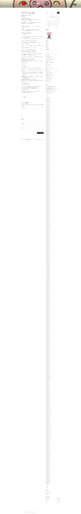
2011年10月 (47, 379)
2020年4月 (47, 218)
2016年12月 (47, 281)
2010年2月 (47, 411)
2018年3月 (47, 257)
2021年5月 (47, 197)
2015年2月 (47, 316)
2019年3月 (47, 238)
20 (50, 23)
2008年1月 (47, 450)
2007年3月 (47, 466)
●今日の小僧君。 (48, 60)
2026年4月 (47, 104)
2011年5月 (47, 387)
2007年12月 (47, 452)
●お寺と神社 (50, 54)
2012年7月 (47, 365)
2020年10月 (47, 208)
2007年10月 (47, 455)
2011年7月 (47, 384)
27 (50, 24)
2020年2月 (47, 221)
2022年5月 (47, 178)
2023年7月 (47, 156)
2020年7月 (47, 213)
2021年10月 (47, 189)
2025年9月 (47, 115)
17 (58, 21)
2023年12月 (47, 148)
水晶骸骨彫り (47, 49)
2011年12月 (47, 376)
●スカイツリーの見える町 (49, 59)
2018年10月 (47, 246)
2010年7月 (47, 403)
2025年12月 (47, 110)
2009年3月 (47, 428)
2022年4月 (47, 180)
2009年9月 (47, 419)
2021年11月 (47, 188)
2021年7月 (47, 194)
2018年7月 (47, 251)
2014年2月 (47, 335)
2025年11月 (47, 112)
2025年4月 (47, 123)
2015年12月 (47, 300)
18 (46, 23)
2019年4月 (47, 237)
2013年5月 (47, 349)
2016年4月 (47, 294)
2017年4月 (47, 275)
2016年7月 (47, 289)
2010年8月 (47, 401)
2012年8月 (47, 363)
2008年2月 (47, 449)
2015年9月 (47, 305)
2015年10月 (47, 303)
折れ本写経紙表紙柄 (48, 86)
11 (46, 21)
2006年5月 (47, 482)
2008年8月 (47, 439)
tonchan (53, 86)
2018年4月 (47, 256)
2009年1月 (47, 431)
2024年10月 (47, 132)
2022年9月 (47, 172)
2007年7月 (47, 460)
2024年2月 (47, 145)
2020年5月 (47, 216)
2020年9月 (47, 210)
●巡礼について (51, 70)
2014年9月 (47, 324)
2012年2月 (47, 373)
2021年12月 (47, 186)
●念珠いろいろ (48, 72)
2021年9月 (47, 191)
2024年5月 (47, 140)
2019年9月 (47, 229)
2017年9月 (47, 267)
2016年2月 (47, 297)
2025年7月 (47, 118)
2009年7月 (47, 422)
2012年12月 (47, 357)
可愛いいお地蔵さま (48, 89)
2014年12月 (47, 319)
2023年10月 (47, 151)
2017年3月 (47, 276)
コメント (23, 107)
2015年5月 (47, 311)
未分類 (47, 81)
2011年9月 (47, 381)
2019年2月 (47, 240)
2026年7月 (47, 99)
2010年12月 (47, 395)
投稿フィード (47, 490)
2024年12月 (47, 129)
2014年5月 (47, 330)
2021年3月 (47, 200)
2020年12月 (47, 205)
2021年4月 (47, 199)
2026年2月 (47, 107)
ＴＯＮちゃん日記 (34, 3)
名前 (22, 119)
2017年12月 (47, 262)
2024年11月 (47, 131)
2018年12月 (47, 243)
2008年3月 (47, 447)
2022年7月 (47, 175)
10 (58, 20)
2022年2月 (47, 183)
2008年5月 (47, 444)
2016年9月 (47, 286)
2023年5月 (47, 159)
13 (50, 21)
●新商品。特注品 (48, 73)
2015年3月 (47, 314)
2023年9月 (47, 153)
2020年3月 (47, 219)
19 (48, 23)
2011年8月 (47, 382)
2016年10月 (47, 284)
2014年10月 (47, 322)
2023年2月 (47, 164)
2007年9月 (47, 457)
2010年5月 (47, 406)
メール (22, 123)
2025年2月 (47, 126)
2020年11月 (47, 207)
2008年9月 (47, 438)
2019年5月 (47, 235)
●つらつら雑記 (48, 57)
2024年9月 (47, 134)
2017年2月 (47, 278)
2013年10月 (47, 341)
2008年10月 (47, 436)
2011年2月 (47, 392)
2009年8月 (47, 420)
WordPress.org (48, 493)
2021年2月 (47, 202)
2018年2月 (47, 259)
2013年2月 (47, 354)
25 (46, 24)
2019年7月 (47, 232)
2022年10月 (47, 170)
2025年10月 (47, 113)
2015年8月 (47, 306)
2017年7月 (47, 270)
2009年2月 (47, 430)
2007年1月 (47, 469)
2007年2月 (47, 468)
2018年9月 (47, 248)
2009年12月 (47, 414)
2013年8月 (47, 344)
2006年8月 (47, 477)
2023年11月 (47, 150)
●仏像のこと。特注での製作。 (52, 62)
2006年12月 (47, 471)
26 (48, 24)
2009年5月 (47, 425)
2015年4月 (47, 313)
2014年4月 (47, 332)
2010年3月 (47, 409)
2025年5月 (47, 121)
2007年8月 (47, 458)
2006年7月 (47, 479)
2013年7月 (47, 346)
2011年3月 (47, 390)
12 (48, 21)
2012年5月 (47, 368)
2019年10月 (47, 227)
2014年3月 (47, 333)
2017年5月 (47, 273)
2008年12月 (47, 433)
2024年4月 (47, 142)
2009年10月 (47, 417)
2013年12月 (47, 338)
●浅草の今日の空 (48, 75)
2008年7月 (47, 441)
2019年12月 (47, 224)
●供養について (48, 67)
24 (58, 23)
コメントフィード (48, 492)
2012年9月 (47, 362)
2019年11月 (47, 226)
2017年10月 (47, 265)
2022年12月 (47, 167)
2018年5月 (47, 254)
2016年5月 (47, 292)
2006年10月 (47, 474)
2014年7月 (47, 327)
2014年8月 (47, 325)
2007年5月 (47, 463)
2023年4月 (47, 161)
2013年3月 (47, 352)
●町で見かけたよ (48, 78)
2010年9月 (47, 400)
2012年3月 (47, 371)
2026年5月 (47, 102)
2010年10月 (47, 398)
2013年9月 (47, 343)
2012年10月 (47, 360)
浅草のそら (47, 44)
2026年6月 (47, 101)
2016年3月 (47, 295)
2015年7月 (47, 308)
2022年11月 (47, 169)
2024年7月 (47, 137)
